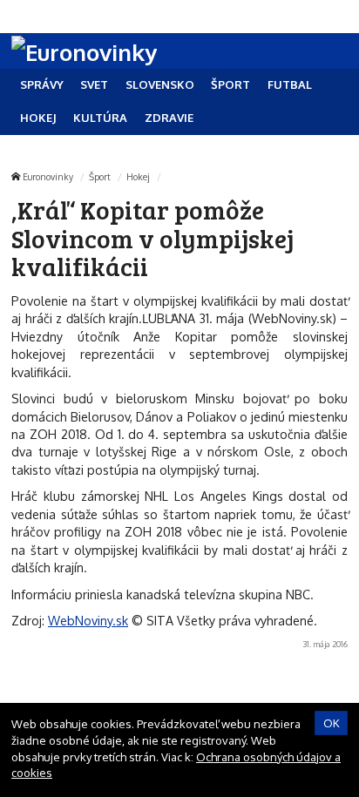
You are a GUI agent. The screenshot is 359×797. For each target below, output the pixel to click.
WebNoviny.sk (88, 620)
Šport (100, 176)
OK (331, 723)
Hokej (138, 176)
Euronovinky (48, 176)
